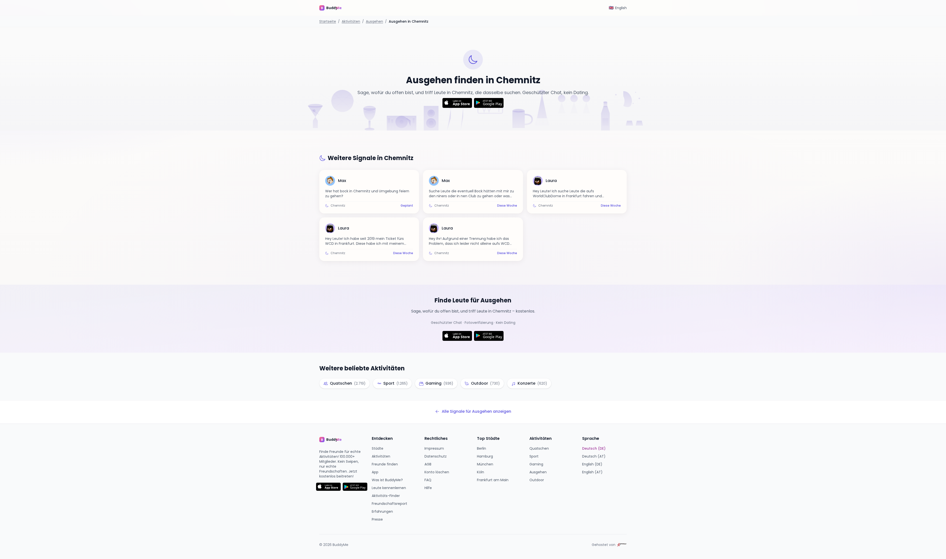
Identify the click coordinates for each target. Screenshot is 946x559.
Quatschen (539, 448)
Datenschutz (435, 456)
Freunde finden (385, 464)
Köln (480, 472)
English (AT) (592, 472)
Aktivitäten (351, 21)
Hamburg (485, 456)
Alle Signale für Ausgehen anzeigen (476, 411)
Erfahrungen (382, 511)
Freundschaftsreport (389, 503)
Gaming (536, 464)
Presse (377, 519)
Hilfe (428, 487)
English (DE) (592, 464)
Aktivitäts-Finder (386, 495)
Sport (534, 456)
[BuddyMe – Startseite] (334, 8)
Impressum (434, 448)
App (375, 472)
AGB (427, 464)
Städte (377, 448)
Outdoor (536, 479)
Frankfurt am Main (492, 479)
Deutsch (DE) (594, 448)
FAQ (427, 479)
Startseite (327, 21)
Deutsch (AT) (594, 456)
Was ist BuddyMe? (387, 479)
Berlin (481, 448)
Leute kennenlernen (389, 487)
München (485, 464)
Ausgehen (374, 21)
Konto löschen (436, 472)
